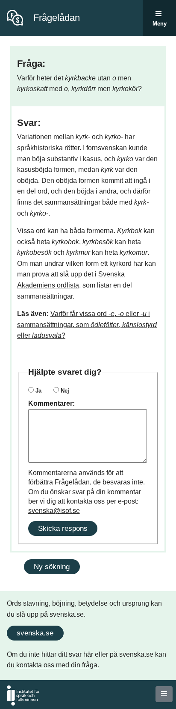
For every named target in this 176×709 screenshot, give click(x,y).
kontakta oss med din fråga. (57, 665)
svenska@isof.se (54, 510)
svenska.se (35, 633)
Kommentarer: (51, 403)
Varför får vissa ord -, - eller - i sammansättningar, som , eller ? (87, 324)
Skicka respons (63, 528)
